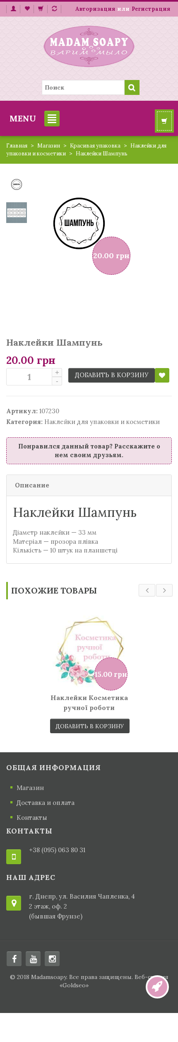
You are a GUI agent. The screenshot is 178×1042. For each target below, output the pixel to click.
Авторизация (95, 8)
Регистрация (151, 8)
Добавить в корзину (111, 375)
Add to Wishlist (162, 375)
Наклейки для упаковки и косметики (102, 422)
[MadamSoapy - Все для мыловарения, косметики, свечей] (89, 44)
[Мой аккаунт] (13, 9)
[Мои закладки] (27, 9)
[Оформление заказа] (54, 9)
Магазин (48, 145)
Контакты (32, 817)
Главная (16, 145)
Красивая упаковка (95, 145)
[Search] (132, 87)
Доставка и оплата (46, 803)
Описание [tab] (32, 485)
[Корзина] (40, 9)
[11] (16, 184)
